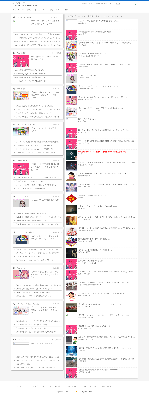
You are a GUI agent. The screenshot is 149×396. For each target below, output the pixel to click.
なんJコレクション (84, 372)
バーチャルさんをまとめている (28, 125)
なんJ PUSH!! (82, 361)
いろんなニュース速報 (85, 165)
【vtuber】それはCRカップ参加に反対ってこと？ (31, 221)
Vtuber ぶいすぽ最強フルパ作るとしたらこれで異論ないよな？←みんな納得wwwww (43, 41)
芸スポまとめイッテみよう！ (88, 339)
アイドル (59, 10)
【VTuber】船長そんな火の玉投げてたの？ (29, 181)
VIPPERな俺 (81, 208)
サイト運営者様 (55, 386)
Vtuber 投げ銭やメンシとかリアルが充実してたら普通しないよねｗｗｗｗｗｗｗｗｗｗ (44, 34)
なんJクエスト (83, 350)
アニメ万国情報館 (84, 219)
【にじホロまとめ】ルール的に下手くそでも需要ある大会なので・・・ (44, 310)
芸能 (51, 10)
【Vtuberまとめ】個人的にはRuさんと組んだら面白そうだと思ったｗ (45, 274)
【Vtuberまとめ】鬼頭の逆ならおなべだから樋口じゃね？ (34, 289)
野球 (66, 10)
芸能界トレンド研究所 (85, 317)
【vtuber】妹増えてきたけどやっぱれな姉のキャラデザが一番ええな (38, 224)
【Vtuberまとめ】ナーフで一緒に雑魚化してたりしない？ (34, 296)
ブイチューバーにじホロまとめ (28, 304)
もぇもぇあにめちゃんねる (87, 230)
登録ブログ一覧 (38, 386)
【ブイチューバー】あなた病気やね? (27, 256)
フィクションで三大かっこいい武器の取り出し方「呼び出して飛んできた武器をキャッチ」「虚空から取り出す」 (54, 360)
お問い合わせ (106, 386)
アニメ (29, 10)
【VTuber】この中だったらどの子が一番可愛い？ (31, 188)
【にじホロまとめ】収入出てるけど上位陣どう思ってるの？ (35, 332)
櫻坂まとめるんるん (85, 296)
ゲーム (37, 10)
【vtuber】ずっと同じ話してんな (45, 200)
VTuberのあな (21, 89)
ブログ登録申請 (72, 386)
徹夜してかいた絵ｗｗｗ (41, 343)
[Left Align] (135, 4)
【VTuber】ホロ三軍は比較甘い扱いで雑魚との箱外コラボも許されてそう (45, 167)
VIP (23, 10)
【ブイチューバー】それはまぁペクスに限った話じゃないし (35, 260)
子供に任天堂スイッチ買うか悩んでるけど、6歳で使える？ (35, 368)
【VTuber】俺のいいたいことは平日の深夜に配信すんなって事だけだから (45, 95)
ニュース (16, 10)
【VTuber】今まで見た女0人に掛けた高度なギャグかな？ (34, 113)
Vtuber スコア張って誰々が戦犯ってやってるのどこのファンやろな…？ (39, 45)
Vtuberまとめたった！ (24, 268)
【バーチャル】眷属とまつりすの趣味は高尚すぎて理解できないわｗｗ (39, 142)
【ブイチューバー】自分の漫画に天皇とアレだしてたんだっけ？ (37, 249)
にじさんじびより (84, 132)
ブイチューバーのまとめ (25, 232)
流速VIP (80, 197)
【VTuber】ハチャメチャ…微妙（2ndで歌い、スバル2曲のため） (36, 185)
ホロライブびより (84, 143)
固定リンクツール (90, 386)
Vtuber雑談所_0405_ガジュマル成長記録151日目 (30, 81)
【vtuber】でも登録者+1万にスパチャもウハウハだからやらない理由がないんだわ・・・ (45, 217)
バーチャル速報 (22, 196)
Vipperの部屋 (22, 340)
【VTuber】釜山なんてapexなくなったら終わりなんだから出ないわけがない (40, 117)
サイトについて (21, 386)
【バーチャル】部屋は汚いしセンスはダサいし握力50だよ (35, 145)
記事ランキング (87, 3)
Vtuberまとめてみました (25, 17)
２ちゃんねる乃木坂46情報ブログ (89, 285)
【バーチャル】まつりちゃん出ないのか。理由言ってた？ (35, 149)
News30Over (81, 154)
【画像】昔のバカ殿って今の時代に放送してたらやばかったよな (37, 357)
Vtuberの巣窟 (21, 53)
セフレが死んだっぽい (22, 364)
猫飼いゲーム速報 (84, 252)
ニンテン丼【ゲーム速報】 (87, 263)
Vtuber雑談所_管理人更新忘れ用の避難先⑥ (29, 70)
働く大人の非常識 (84, 176)
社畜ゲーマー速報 (84, 274)
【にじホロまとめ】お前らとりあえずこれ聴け (31, 325)
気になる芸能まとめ (85, 328)
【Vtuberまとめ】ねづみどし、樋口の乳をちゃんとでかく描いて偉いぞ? (39, 285)
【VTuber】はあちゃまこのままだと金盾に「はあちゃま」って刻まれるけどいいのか (43, 110)
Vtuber (44, 10)
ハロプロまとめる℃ (85, 306)
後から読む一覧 (101, 3)
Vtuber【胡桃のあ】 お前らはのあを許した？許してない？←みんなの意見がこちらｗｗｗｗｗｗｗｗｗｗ (50, 38)
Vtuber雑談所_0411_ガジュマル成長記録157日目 (30, 77)
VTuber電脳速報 (22, 161)
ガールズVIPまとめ (84, 187)
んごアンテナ (18, 2)
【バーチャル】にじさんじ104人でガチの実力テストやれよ (35, 153)
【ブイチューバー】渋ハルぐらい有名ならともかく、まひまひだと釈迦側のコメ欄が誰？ (45, 253)
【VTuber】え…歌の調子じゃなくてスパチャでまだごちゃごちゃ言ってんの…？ (41, 178)
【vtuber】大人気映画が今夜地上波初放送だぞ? (31, 213)
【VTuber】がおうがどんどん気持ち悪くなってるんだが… (34, 106)
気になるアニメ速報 (85, 241)
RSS (111, 3)
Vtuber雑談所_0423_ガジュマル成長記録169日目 (30, 74)
